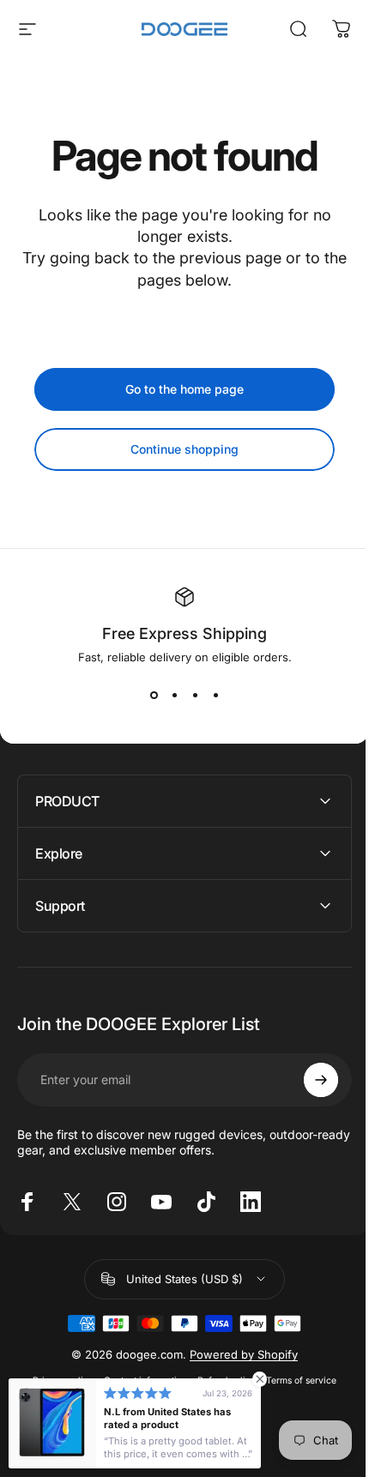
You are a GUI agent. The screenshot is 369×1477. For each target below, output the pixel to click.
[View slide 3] (194, 694)
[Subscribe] (308, 1080)
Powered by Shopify (238, 1354)
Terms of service (295, 1380)
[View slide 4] (215, 694)
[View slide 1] (153, 694)
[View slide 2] (174, 694)
